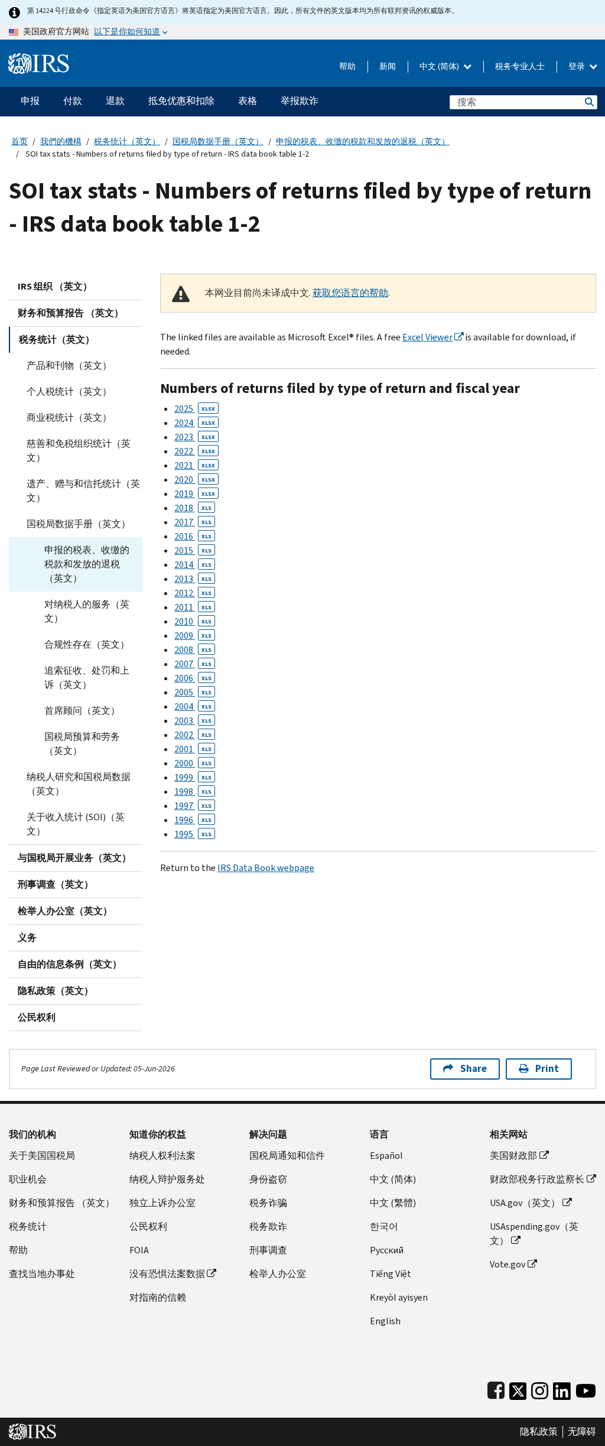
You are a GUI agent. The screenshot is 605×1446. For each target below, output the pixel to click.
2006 (193, 678)
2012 (193, 593)
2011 (193, 607)
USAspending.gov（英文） (534, 1233)
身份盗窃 (268, 1179)
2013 (193, 579)
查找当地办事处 (42, 1274)
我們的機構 (61, 141)
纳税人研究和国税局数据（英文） (79, 784)
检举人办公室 (277, 1274)
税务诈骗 (268, 1203)
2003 (193, 720)
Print (547, 1068)
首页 (19, 141)
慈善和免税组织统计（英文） (79, 450)
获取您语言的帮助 (350, 293)
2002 (193, 735)
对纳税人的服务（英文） (86, 611)
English (385, 1321)
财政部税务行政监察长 (537, 1179)
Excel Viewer (427, 337)
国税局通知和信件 (287, 1155)
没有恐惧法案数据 (167, 1274)
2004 (193, 706)
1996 (193, 820)
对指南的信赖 (157, 1297)
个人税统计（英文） (69, 391)
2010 (193, 621)
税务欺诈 (268, 1226)
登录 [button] (577, 66)
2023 (194, 437)
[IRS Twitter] (518, 1388)
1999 (193, 777)
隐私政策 (539, 1432)
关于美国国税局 (42, 1155)
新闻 (387, 66)
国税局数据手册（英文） (218, 141)
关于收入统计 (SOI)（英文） (76, 824)
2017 (193, 522)
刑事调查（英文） (55, 884)
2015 (193, 550)
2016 (193, 536)
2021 (194, 465)
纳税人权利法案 (162, 1155)
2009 (193, 635)
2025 (194, 408)
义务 (27, 937)
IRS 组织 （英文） (55, 286)
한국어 (384, 1226)
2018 (193, 508)
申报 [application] (30, 101)
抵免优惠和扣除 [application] (181, 101)
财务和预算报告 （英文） (70, 313)
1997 (193, 806)
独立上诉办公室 (162, 1203)
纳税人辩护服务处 (167, 1179)
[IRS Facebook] (496, 1388)
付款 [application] (72, 101)
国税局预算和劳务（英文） (82, 743)
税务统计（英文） (127, 141)
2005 (193, 692)
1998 (193, 791)
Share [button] (473, 1068)
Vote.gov (507, 1264)
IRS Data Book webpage (265, 868)
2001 (193, 749)
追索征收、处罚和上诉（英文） (86, 677)
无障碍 (582, 1432)
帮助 (347, 66)
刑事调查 (268, 1250)
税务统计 (28, 1226)
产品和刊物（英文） (69, 365)
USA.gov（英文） (525, 1203)
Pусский (387, 1250)
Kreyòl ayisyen (399, 1297)
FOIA (139, 1250)
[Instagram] (539, 1388)
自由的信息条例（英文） (70, 964)
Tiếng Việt (390, 1274)
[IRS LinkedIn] (562, 1388)
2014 (193, 564)
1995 (193, 834)
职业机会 (28, 1179)
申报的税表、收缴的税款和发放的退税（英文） (363, 141)
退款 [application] (115, 101)
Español (386, 1155)
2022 (194, 451)
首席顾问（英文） (82, 710)
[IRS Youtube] (585, 1388)
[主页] (38, 58)
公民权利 (37, 1017)
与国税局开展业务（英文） (74, 858)
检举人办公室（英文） (65, 911)
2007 (193, 664)
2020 (194, 479)
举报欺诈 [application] (299, 101)
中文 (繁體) (393, 1203)
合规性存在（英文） (86, 644)
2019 (194, 494)
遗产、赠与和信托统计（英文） (83, 490)
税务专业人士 (520, 66)
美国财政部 (513, 1155)
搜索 (588, 102)
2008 (193, 650)
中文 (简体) (440, 66)
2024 (194, 423)
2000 (193, 763)
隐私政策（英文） (55, 990)
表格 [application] (247, 101)
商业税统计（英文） (69, 417)
